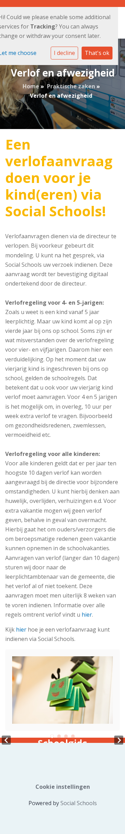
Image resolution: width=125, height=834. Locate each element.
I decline (64, 53)
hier (87, 614)
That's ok (97, 53)
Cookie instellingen (62, 787)
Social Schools (78, 803)
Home (31, 86)
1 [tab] (52, 736)
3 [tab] (66, 736)
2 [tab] (59, 736)
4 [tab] (73, 736)
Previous (6, 740)
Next (118, 740)
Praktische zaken (71, 86)
